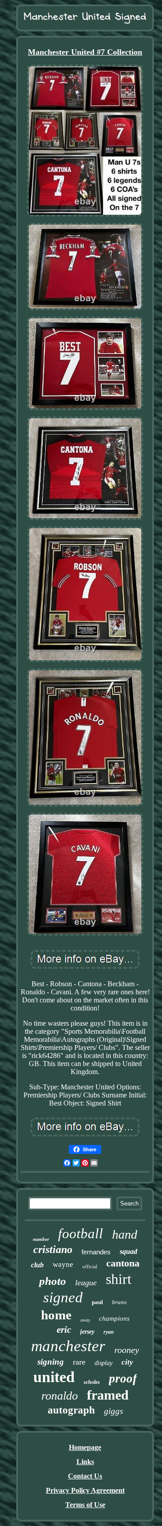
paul (97, 1302)
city (127, 1362)
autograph (71, 1410)
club (37, 1265)
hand (124, 1234)
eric (64, 1329)
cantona (123, 1263)
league (86, 1282)
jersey (87, 1331)
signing (50, 1361)
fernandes (96, 1252)
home (56, 1315)
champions (114, 1318)
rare (79, 1361)
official (89, 1266)
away (85, 1320)
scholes (92, 1382)
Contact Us (85, 1476)
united (54, 1377)
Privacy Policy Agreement (85, 1490)
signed (63, 1297)
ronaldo (59, 1395)
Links (85, 1461)
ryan (109, 1332)
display (103, 1363)
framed (108, 1394)
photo (52, 1281)
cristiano (52, 1249)
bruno (119, 1302)
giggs (113, 1411)
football (80, 1233)
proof (123, 1378)
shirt (118, 1279)
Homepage (85, 1447)
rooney (126, 1350)
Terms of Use (85, 1505)
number (41, 1239)
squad (128, 1251)
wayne (63, 1264)
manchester (68, 1346)
